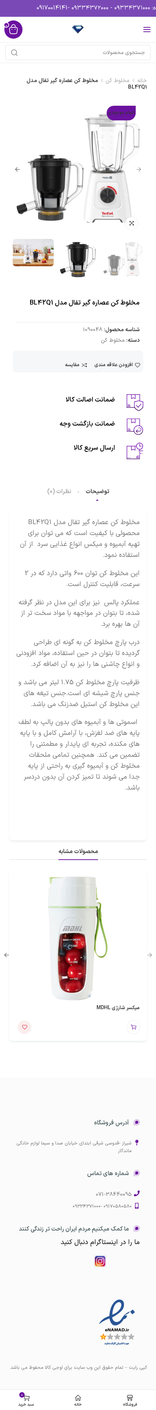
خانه (142, 81)
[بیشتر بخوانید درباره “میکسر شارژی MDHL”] (133, 1027)
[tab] (97, 492)
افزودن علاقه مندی (113, 365)
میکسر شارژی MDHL (118, 1008)
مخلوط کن (118, 81)
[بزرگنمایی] (131, 223)
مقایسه (72, 365)
